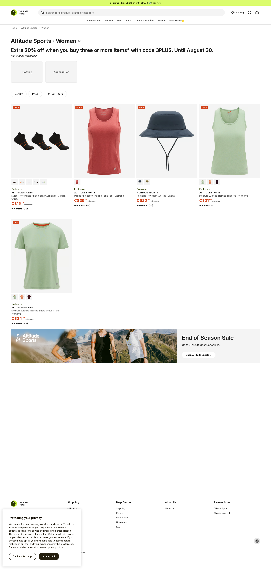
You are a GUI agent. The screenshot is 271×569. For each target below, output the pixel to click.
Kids (128, 20)
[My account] (249, 12)
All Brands (72, 508)
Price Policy (122, 517)
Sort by (19, 94)
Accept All (49, 556)
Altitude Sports (29, 28)
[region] (42, 537)
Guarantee (121, 522)
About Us (169, 508)
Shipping (120, 508)
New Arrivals (94, 20)
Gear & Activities (144, 20)
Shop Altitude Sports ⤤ (199, 355)
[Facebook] (257, 541)
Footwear (72, 522)
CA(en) (240, 12)
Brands (161, 20)
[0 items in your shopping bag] (257, 12)
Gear (69, 526)
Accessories (73, 517)
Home (14, 28)
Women (109, 20)
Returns (120, 513)
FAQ (118, 526)
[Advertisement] (85, 438)
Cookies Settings (22, 556)
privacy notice (55, 547)
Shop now (156, 3)
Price (35, 94)
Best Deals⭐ (176, 20)
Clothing (71, 513)
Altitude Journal (222, 513)
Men (119, 20)
